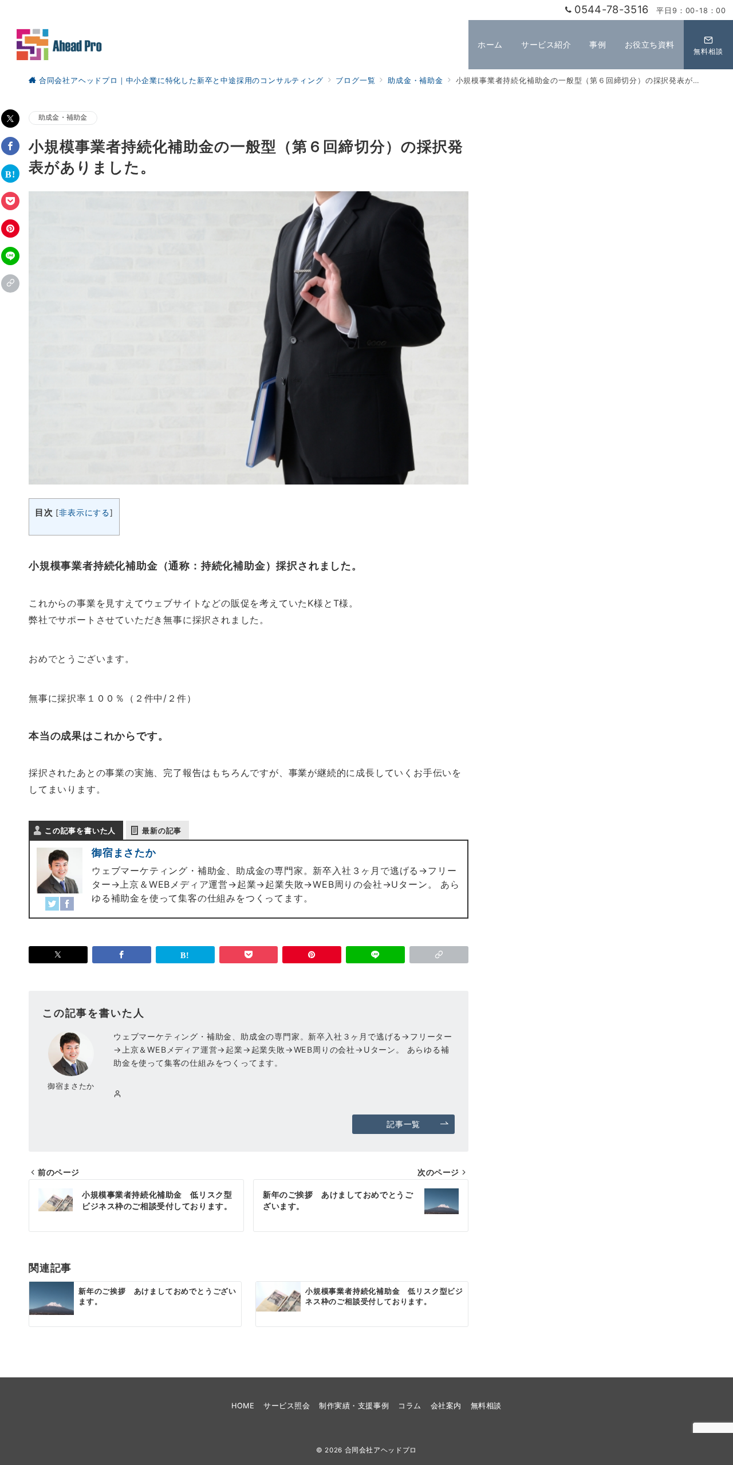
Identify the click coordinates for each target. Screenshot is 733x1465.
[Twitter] (52, 903)
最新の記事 (162, 830)
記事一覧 (403, 1124)
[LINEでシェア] (10, 256)
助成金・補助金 (63, 117)
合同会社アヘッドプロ (381, 1450)
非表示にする (84, 512)
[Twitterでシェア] (10, 118)
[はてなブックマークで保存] (10, 173)
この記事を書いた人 (80, 830)
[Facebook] (67, 903)
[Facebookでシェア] (10, 146)
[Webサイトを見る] (117, 1094)
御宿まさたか (124, 852)
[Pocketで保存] (10, 201)
